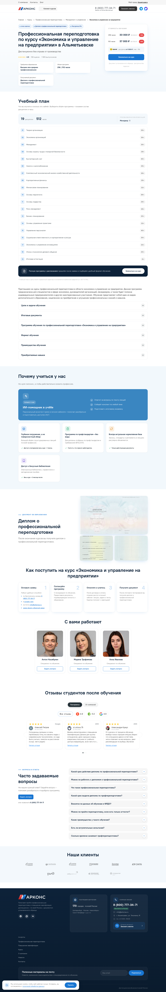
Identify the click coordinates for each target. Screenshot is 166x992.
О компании (23, 2)
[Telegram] (20, 916)
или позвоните (31, 803)
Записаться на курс (133, 271)
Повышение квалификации (28, 946)
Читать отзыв (34, 745)
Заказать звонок (128, 9)
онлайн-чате (28, 602)
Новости (21, 957)
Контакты (34, 2)
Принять (71, 985)
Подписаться (136, 973)
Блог (41, 2)
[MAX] (26, 916)
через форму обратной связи (33, 608)
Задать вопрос (50, 669)
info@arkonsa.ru (36, 605)
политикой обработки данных (33, 986)
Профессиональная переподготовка (31, 942)
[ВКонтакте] (32, 916)
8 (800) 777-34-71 (105, 7)
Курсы (20, 950)
